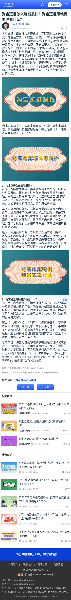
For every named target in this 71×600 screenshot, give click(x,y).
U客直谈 (41, 353)
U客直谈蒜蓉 (24, 413)
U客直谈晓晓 (24, 431)
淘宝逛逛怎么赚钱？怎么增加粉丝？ (39, 438)
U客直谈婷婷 (24, 444)
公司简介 (13, 564)
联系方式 (28, 564)
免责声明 (58, 564)
